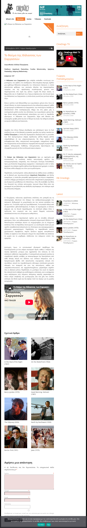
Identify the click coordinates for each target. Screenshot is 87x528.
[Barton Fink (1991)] (15, 448)
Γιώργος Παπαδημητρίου (28, 48)
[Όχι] (84, 522)
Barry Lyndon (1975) (11, 392)
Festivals (47, 19)
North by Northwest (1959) (41, 422)
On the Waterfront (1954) (40, 362)
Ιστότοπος (7, 504)
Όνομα (16, 491)
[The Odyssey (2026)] (15, 420)
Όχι (48, 525)
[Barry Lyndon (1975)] (15, 390)
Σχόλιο (29, 473)
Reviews (20, 19)
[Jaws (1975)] (42, 448)
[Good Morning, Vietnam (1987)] (42, 390)
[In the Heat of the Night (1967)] (15, 360)
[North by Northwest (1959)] (42, 420)
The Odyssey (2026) (11, 422)
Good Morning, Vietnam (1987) (40, 393)
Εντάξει (41, 525)
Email (16, 497)
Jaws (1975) (35, 450)
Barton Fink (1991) (11, 450)
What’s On (10, 19)
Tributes (38, 19)
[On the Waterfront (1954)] (42, 360)
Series (29, 19)
